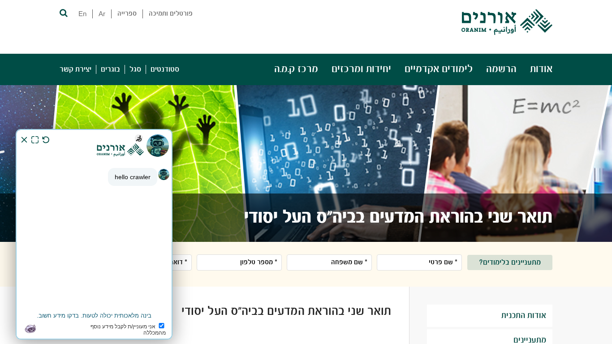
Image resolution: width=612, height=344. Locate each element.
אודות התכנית (523, 316)
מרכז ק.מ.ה (296, 69)
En (82, 13)
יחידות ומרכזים (361, 69)
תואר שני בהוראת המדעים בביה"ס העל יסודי (398, 217)
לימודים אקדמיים (439, 69)
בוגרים (110, 69)
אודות (541, 69)
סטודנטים (165, 69)
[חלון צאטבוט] (94, 234)
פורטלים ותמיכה (171, 14)
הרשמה (501, 69)
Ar (102, 13)
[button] (63, 12)
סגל (135, 69)
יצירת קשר (75, 69)
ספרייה (127, 14)
